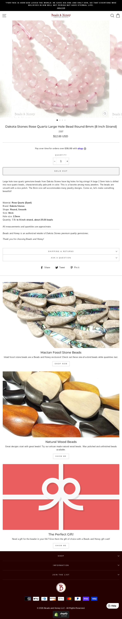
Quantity (61, 155)
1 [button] (57, 120)
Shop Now (61, 364)
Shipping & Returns (61, 251)
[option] (61, 5)
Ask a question (61, 258)
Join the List (61, 575)
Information (61, 565)
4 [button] (65, 120)
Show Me (61, 456)
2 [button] (60, 120)
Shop (61, 556)
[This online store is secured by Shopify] (61, 617)
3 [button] (63, 120)
